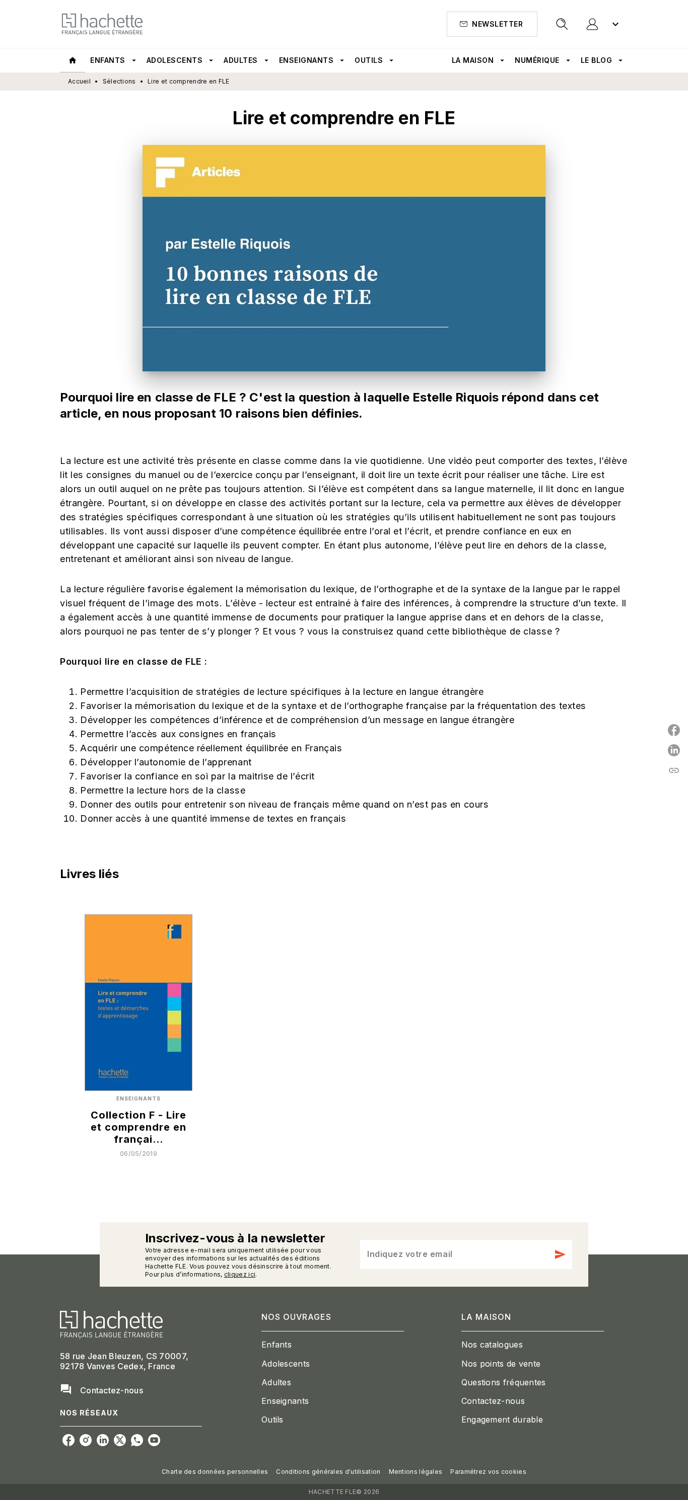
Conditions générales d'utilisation (328, 1471)
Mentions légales (416, 1471)
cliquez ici (239, 1274)
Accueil (79, 81)
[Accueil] (102, 24)
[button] (492, 24)
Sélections (119, 81)
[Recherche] (562, 24)
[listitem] (68, 1440)
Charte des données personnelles (215, 1471)
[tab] (72, 60)
